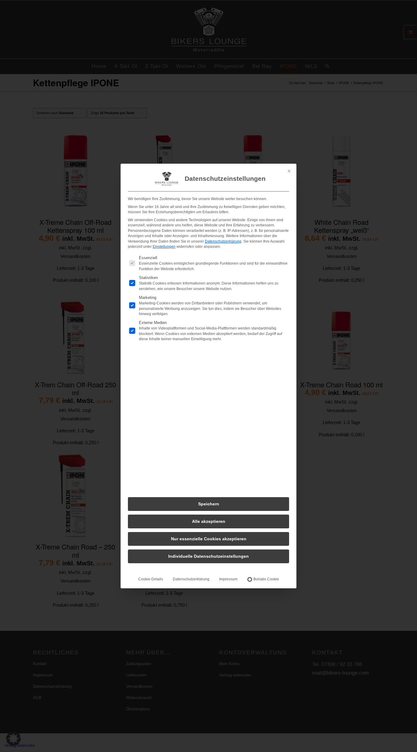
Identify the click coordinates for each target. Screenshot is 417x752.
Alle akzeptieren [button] (208, 521)
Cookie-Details (150, 579)
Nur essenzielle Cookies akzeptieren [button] (208, 538)
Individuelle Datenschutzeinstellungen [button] (208, 556)
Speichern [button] (208, 503)
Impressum (228, 579)
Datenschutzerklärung (223, 241)
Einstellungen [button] (164, 246)
